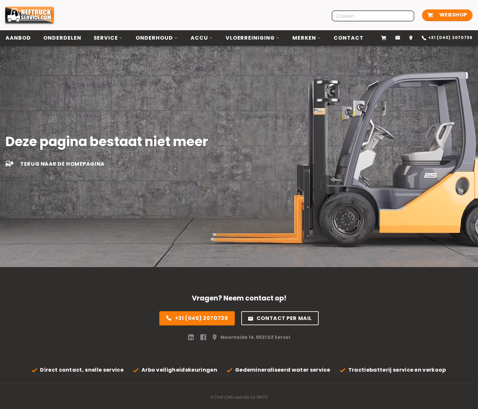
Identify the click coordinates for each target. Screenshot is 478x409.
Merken (304, 38)
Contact (349, 38)
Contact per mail (284, 318)
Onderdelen (62, 38)
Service (106, 38)
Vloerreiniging (250, 38)
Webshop (452, 15)
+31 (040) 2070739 (201, 318)
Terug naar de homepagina (62, 164)
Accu (199, 38)
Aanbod (18, 38)
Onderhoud (154, 38)
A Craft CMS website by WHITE (239, 397)
